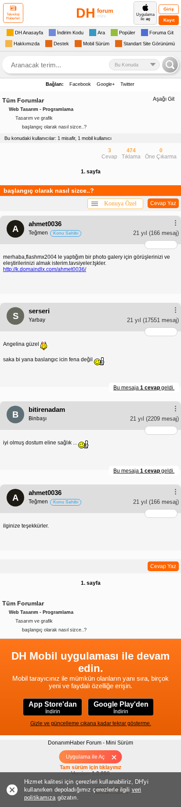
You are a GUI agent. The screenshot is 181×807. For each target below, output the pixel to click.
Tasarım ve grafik (34, 118)
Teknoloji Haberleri (13, 16)
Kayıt (168, 20)
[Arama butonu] (170, 65)
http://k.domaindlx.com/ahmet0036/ (44, 269)
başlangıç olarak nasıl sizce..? (54, 126)
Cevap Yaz (163, 203)
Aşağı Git (163, 99)
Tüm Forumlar (23, 100)
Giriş (168, 9)
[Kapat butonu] (117, 756)
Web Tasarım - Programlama (41, 109)
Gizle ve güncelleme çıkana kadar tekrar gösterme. (90, 723)
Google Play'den (121, 708)
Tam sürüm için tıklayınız (90, 767)
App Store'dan (53, 708)
